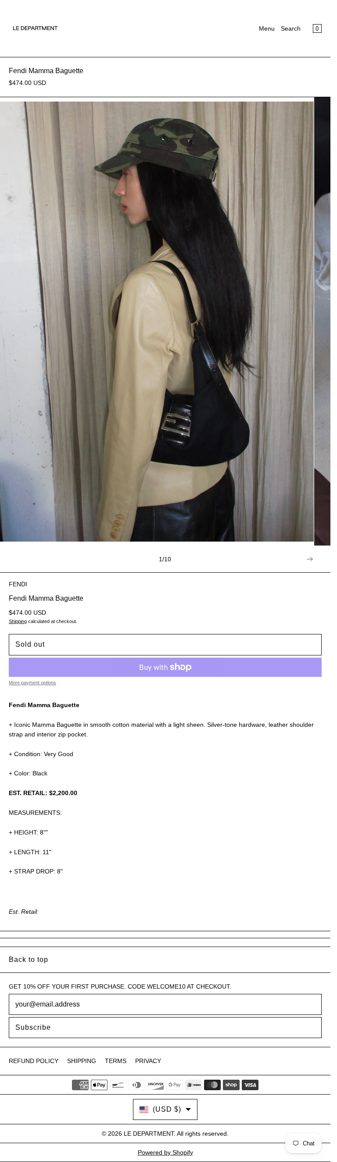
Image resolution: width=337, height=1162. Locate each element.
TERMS (115, 1060)
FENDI (18, 584)
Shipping (18, 621)
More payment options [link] (32, 682)
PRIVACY (148, 1060)
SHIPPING (81, 1060)
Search (291, 28)
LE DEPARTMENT (149, 1133)
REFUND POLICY (33, 1060)
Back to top (28, 959)
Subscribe (33, 1027)
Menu (267, 28)
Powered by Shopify (165, 1152)
